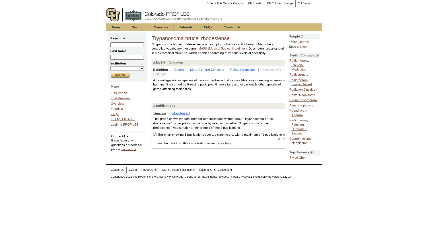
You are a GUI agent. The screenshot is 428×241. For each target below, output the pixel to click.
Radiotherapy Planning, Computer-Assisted (298, 126)
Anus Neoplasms (301, 105)
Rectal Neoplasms (302, 95)
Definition (160, 69)
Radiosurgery (298, 74)
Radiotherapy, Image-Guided (300, 82)
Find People (119, 93)
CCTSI (133, 169)
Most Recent (181, 113)
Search (137, 27)
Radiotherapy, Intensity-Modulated (299, 65)
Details (179, 69)
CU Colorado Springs (280, 3)
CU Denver (304, 3)
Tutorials (186, 27)
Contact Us (232, 27)
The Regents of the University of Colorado (158, 176)
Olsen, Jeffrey (299, 42)
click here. (225, 143)
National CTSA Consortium (215, 169)
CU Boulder (255, 3)
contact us (128, 149)
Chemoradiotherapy (303, 100)
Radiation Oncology (303, 89)
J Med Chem (298, 157)
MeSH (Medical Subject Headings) (222, 48)
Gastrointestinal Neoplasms (300, 141)
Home (116, 27)
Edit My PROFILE (123, 119)
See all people (299, 47)
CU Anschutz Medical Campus (225, 3)
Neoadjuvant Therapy (298, 113)
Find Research (121, 98)
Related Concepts (242, 69)
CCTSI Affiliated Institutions (178, 169)
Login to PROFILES (124, 124)
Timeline (159, 113)
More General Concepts (207, 69)
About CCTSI (149, 169)
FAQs (208, 27)
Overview (161, 27)
